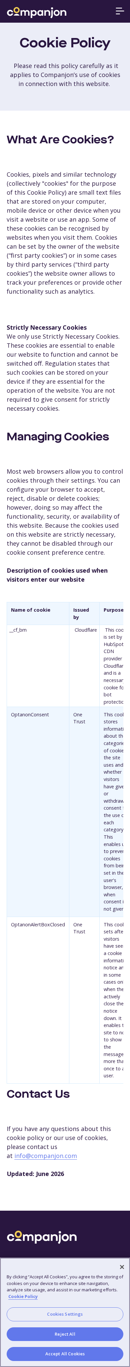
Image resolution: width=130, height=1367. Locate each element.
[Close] (122, 1267)
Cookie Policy (23, 1296)
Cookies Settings (65, 1314)
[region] (65, 1312)
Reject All (65, 1334)
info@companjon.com (45, 1156)
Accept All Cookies (65, 1354)
